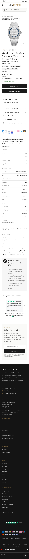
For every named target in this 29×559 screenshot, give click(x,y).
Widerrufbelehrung (5, 538)
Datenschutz (17, 538)
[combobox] (14, 10)
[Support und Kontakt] (25, 555)
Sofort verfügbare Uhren (8, 435)
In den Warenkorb (14, 86)
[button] (26, 5)
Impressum (24, 538)
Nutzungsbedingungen (8, 356)
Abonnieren (14, 351)
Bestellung (4, 466)
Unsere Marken (5, 441)
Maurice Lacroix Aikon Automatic (10, 18)
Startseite (4, 15)
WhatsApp (6, 391)
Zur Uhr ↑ (10, 288)
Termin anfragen (6, 418)
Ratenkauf (4, 471)
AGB (12, 538)
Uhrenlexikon (5, 507)
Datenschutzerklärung (13, 355)
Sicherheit (4, 463)
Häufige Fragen (6, 491)
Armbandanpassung (7, 496)
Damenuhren (5, 433)
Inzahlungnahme (6, 452)
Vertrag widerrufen (13, 542)
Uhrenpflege (5, 510)
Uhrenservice (5, 499)
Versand (4, 474)
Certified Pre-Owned (7, 438)
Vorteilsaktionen (6, 502)
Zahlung (4, 469)
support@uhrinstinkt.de (10, 393)
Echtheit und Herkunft (7, 504)
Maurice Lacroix (12, 15)
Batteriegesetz (4, 542)
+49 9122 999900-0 (9, 388)
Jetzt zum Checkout (14, 91)
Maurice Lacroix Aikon (7, 16)
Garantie (4, 482)
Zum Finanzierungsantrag (10, 102)
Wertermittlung (5, 455)
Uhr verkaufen (5, 449)
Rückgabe (4, 479)
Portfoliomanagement (7, 512)
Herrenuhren (5, 430)
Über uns (4, 493)
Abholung (4, 477)
